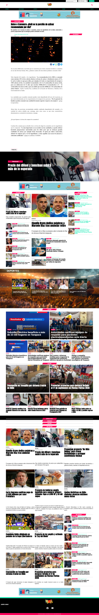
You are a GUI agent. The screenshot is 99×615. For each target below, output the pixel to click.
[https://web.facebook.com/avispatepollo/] (48, 608)
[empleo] (9, 264)
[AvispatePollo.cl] (7, 5)
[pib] (9, 226)
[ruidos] (78, 444)
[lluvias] (78, 487)
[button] (14, 149)
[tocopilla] (71, 222)
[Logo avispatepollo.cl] (49, 5)
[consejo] (9, 241)
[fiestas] (71, 231)
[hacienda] (9, 249)
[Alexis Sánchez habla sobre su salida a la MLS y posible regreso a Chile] (9, 256)
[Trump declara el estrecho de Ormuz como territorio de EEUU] (9, 234)
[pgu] (68, 573)
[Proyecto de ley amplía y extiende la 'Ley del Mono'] (71, 214)
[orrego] (20, 487)
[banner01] (49, 18)
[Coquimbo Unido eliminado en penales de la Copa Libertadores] (71, 205)
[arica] (71, 197)
